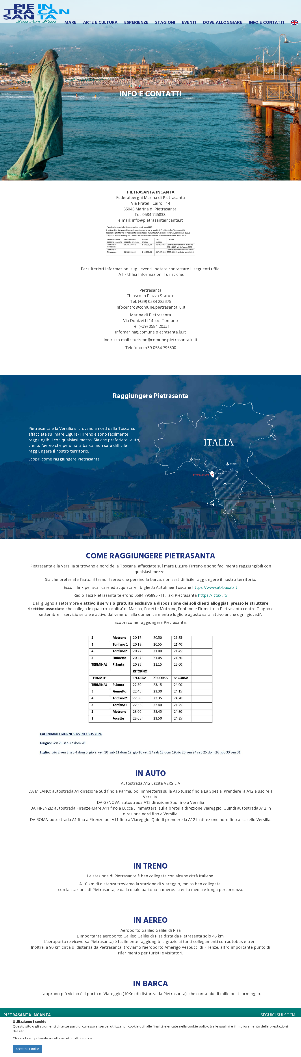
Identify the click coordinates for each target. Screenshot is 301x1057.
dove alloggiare (222, 22)
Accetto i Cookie (27, 1049)
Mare (70, 22)
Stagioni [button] (165, 22)
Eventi (189, 22)
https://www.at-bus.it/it (214, 587)
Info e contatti (266, 22)
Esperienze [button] (136, 22)
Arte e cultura (100, 22)
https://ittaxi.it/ (213, 595)
